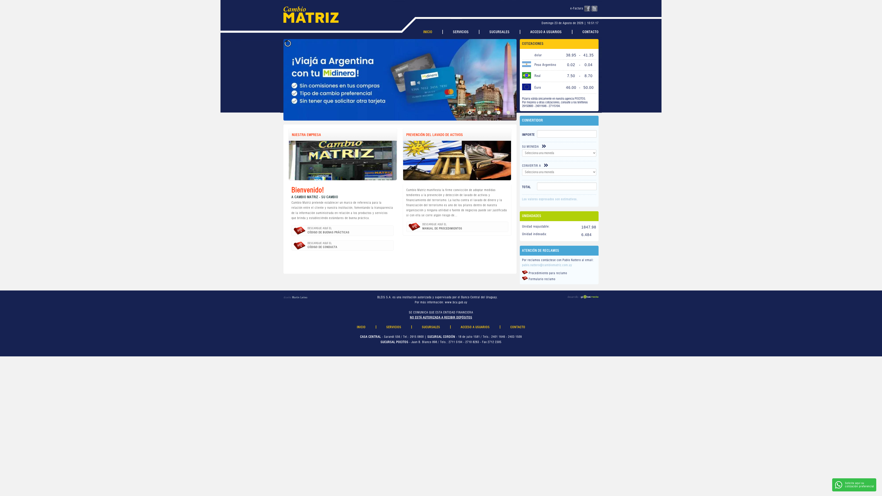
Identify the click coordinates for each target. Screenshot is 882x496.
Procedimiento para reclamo (547, 273)
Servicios (461, 32)
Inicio (427, 32)
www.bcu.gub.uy (456, 302)
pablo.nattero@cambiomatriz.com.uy (547, 265)
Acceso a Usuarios (546, 32)
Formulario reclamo (541, 279)
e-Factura (576, 8)
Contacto (590, 32)
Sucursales (499, 32)
